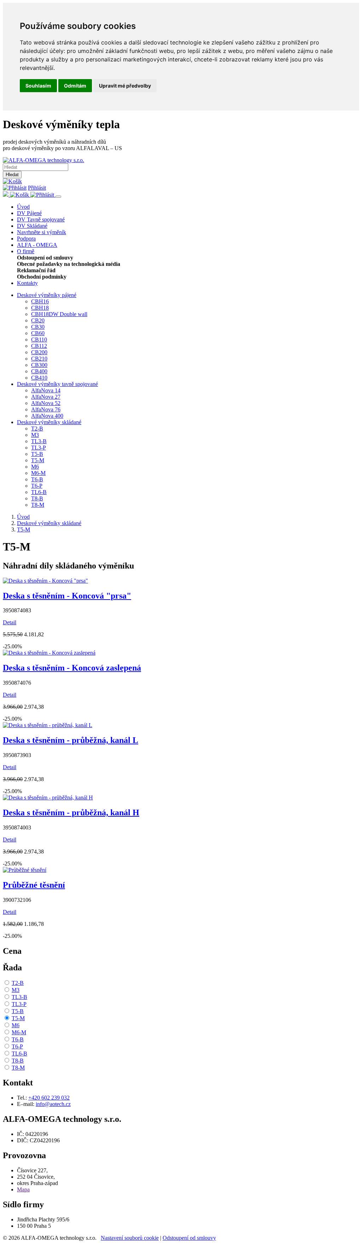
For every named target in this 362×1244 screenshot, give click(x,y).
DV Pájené (29, 213)
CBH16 (40, 301)
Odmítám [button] (75, 86)
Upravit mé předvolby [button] (125, 86)
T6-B (37, 479)
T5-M (37, 460)
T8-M (37, 505)
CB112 (39, 346)
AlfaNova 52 (45, 403)
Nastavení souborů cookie (130, 1238)
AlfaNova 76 (45, 409)
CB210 (39, 359)
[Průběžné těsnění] (24, 870)
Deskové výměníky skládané (49, 422)
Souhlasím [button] (38, 86)
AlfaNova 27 (45, 397)
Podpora (26, 239)
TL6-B (39, 492)
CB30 (38, 327)
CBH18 (40, 308)
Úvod (23, 207)
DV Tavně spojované (41, 219)
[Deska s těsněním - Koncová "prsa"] (45, 581)
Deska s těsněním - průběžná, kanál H (71, 812)
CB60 (38, 333)
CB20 (38, 320)
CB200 (39, 352)
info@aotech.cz (53, 1104)
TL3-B (39, 441)
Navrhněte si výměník (41, 232)
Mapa (23, 1189)
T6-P (36, 486)
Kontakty (27, 283)
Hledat (12, 174)
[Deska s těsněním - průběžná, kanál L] (47, 725)
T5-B (37, 454)
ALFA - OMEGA (37, 245)
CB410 (39, 378)
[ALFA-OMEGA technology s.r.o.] (43, 160)
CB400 (39, 371)
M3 (35, 435)
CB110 (39, 340)
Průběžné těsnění (34, 884)
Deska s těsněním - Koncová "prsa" (67, 595)
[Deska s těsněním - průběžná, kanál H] (48, 797)
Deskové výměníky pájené (46, 295)
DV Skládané (32, 226)
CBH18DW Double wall (59, 314)
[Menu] (58, 197)
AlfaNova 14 (45, 390)
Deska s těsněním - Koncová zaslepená (72, 667)
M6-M (38, 473)
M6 (35, 467)
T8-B (37, 498)
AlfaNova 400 (47, 416)
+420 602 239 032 (49, 1098)
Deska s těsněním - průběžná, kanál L (70, 740)
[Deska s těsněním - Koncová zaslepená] (49, 653)
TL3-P (38, 448)
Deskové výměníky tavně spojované (57, 384)
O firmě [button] (25, 251)
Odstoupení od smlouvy (189, 1238)
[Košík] (12, 181)
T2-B (37, 428)
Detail (9, 622)
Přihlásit (37, 188)
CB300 (39, 365)
